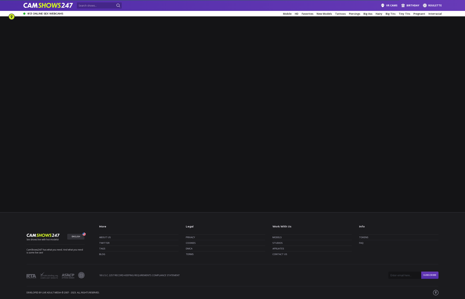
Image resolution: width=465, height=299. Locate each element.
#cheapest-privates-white (196, 150)
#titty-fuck (160, 162)
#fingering (408, 150)
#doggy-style (372, 150)
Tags (102, 248)
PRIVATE (189, 139)
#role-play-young (418, 156)
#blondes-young (99, 150)
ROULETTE (435, 5)
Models (277, 237)
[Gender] (12, 17)
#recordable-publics (379, 156)
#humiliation (134, 156)
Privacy (190, 237)
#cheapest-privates (169, 150)
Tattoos (340, 13)
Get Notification (118, 99)
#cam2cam (132, 150)
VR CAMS (391, 5)
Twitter (104, 243)
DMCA (189, 248)
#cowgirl (269, 150)
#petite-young (357, 156)
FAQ (361, 243)
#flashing (53, 156)
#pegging (288, 156)
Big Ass (367, 13)
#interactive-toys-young (180, 156)
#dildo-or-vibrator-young (332, 150)
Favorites (307, 13)
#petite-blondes (318, 156)
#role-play (399, 156)
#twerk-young (263, 162)
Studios (277, 243)
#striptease (97, 162)
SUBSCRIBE (429, 275)
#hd (110, 156)
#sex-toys (30, 162)
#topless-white (192, 162)
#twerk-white (244, 162)
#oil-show (259, 156)
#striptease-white (117, 162)
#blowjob (117, 150)
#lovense (228, 156)
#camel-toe (148, 150)
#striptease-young (140, 162)
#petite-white (338, 156)
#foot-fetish (68, 156)
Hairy (379, 13)
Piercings (354, 13)
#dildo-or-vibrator (305, 150)
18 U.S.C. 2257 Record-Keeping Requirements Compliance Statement (139, 275)
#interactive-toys (154, 156)
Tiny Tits (404, 13)
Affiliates (278, 248)
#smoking (66, 162)
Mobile (287, 13)
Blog (102, 254)
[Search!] (118, 5)
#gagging (84, 156)
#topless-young (212, 162)
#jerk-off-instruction (208, 156)
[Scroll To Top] (435, 292)
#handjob (99, 156)
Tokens (363, 237)
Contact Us (279, 254)
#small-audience (48, 162)
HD (296, 13)
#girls (28, 150)
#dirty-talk (355, 150)
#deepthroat (284, 150)
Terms (190, 254)
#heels (120, 156)
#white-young (293, 162)
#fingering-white (427, 150)
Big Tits (390, 13)
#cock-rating (253, 150)
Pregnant (419, 13)
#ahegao (67, 150)
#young (310, 162)
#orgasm (274, 156)
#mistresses (243, 156)
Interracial (435, 13)
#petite (302, 156)
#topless (174, 162)
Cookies (191, 243)
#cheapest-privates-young (228, 150)
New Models (324, 13)
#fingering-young (34, 156)
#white (278, 162)
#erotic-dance (391, 150)
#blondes (81, 150)
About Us (105, 237)
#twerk (228, 162)
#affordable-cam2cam (47, 150)
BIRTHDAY (413, 5)
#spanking (81, 162)
